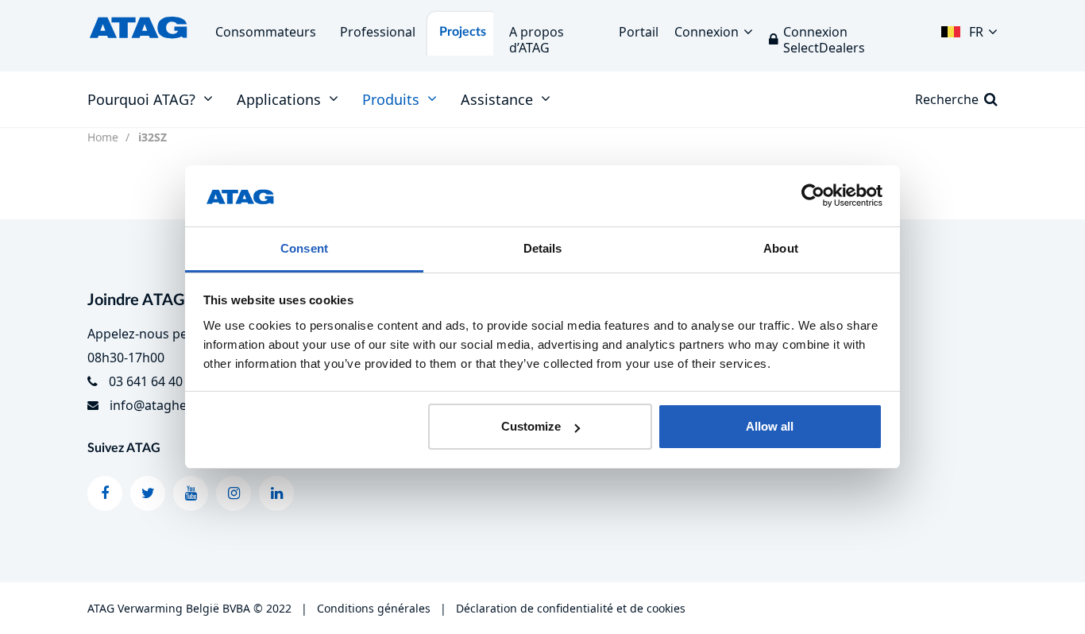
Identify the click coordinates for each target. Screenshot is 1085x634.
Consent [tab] (304, 248)
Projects (462, 31)
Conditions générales (374, 608)
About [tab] (780, 248)
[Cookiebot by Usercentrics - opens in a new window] (812, 196)
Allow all (769, 426)
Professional (377, 32)
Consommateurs (265, 32)
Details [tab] (542, 248)
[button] (969, 28)
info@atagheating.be (173, 405)
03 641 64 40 (146, 381)
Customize (531, 426)
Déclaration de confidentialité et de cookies (570, 608)
